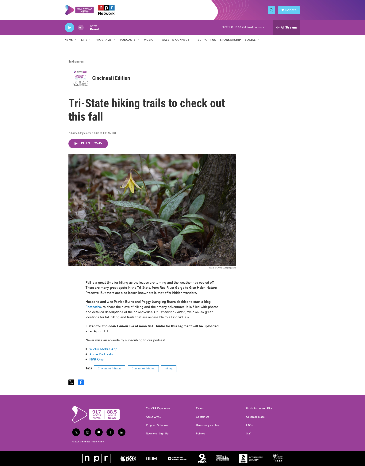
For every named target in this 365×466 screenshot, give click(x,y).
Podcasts (128, 39)
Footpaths (93, 306)
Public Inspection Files (259, 408)
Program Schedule (157, 425)
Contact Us (202, 416)
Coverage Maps (255, 416)
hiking (168, 368)
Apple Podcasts (101, 354)
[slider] (86, 27)
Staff (248, 433)
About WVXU (153, 416)
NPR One (96, 359)
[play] (69, 27)
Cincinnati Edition (111, 78)
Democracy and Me (207, 425)
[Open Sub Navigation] (75, 39)
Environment (76, 61)
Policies (200, 433)
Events (200, 408)
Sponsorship (230, 39)
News (69, 39)
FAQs (249, 425)
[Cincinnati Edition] (80, 78)
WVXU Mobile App (103, 348)
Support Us (207, 39)
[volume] (81, 27)
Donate (291, 10)
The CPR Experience (158, 408)
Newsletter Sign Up (157, 433)
